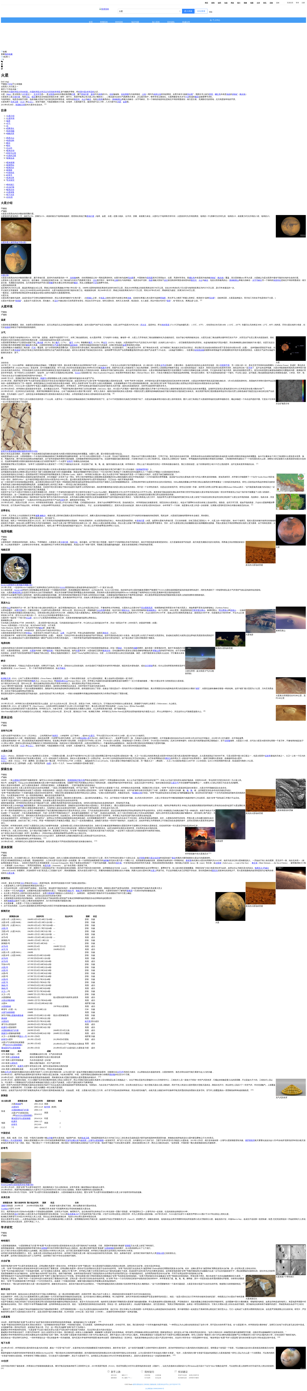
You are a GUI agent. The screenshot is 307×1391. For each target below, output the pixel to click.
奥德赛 (4, 1018)
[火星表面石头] (261, 1296)
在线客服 (158, 1375)
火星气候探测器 (8, 1012)
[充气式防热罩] (291, 1095)
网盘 (232, 3)
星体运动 (10, 151)
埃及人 (103, 298)
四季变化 (10, 128)
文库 (258, 3)
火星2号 (4, 967)
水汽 (105, 343)
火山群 (29, 618)
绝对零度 (165, 325)
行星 (73, 94)
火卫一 (23, 102)
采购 (271, 3)
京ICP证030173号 (175, 1384)
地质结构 (10, 140)
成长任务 (114, 1375)
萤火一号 (23, 1036)
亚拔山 (233, 610)
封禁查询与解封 (194, 1378)
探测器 (9, 170)
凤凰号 (103, 368)
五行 (56, 301)
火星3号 (4, 970)
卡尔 (22, 883)
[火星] (291, 360)
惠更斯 (189, 860)
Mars (9, 94)
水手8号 (4, 958)
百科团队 (171, 22)
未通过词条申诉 (194, 1375)
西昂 (33, 681)
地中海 (119, 863)
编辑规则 (114, 1378)
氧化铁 (242, 94)
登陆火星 (160, 1253)
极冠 (197, 97)
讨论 (10, 84)
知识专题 (135, 22)
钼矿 (22, 805)
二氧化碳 (39, 343)
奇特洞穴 (10, 185)
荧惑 (211, 94)
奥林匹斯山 (17, 592)
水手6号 (4, 946)
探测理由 (10, 165)
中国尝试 (10, 173)
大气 (8, 123)
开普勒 (142, 858)
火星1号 (4, 928)
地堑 (197, 688)
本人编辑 (124, 1378)
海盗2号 (79, 891)
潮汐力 (168, 758)
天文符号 (37, 94)
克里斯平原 (225, 365)
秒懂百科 (104, 22)
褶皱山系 (156, 651)
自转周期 (125, 94)
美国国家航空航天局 (76, 780)
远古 (166, 280)
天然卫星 (14, 102)
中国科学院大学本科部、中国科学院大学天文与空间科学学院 (35, 92)
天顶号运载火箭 (72, 1140)
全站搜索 (201, 11)
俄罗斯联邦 (250, 1140)
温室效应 (74, 345)
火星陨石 (16, 780)
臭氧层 (129, 891)
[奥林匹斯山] (291, 628)
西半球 (19, 610)
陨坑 (8, 145)
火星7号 (4, 982)
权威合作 (186, 22)
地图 (251, 3)
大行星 (25, 94)
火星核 (32, 651)
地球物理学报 (142, 469)
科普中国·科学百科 (86, 92)
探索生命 (10, 158)
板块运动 (10, 190)
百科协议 (146, 1384)
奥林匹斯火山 (62, 681)
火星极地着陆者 (16, 1015)
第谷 (174, 858)
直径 (92, 94)
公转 (144, 94)
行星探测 (50, 893)
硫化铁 (50, 651)
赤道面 (17, 350)
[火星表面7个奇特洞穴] (291, 1274)
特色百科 (119, 22)
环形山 (29, 633)
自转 (111, 94)
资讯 (264, 3)
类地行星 (85, 94)
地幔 (135, 648)
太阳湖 (218, 863)
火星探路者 (6, 1006)
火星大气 (175, 783)
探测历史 (10, 168)
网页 (206, 3)
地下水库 (10, 195)
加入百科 (156, 22)
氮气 (58, 343)
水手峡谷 (61, 668)
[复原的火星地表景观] (230, 646)
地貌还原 (10, 133)
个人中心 (216, 20)
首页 (91, 22)
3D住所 (9, 197)
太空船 (50, 1138)
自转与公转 (11, 153)
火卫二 (31, 102)
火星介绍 (10, 116)
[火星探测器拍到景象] (291, 808)
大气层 (56, 345)
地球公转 (157, 94)
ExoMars (4, 1209)
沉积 (62, 500)
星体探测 (10, 163)
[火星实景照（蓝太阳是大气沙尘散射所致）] (200, 669)
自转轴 (73, 278)
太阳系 (51, 94)
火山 (83, 99)
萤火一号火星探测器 (13, 1140)
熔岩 (120, 648)
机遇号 (4, 1027)
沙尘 (95, 280)
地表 (228, 94)
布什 (16, 1214)
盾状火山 (126, 610)
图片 (238, 3)
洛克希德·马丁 (74, 1214)
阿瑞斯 (163, 298)
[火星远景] (230, 839)
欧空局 (88, 1021)
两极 (51, 283)
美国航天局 (20, 105)
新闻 (213, 3)
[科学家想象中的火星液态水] (200, 851)
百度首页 (290, 3)
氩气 (71, 343)
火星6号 (4, 979)
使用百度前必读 (138, 1384)
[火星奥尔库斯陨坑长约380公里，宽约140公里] (291, 693)
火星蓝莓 (10, 192)
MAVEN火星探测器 (13, 1045)
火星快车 (5, 1021)
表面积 (8, 327)
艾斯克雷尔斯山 (198, 610)
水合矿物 (10, 187)
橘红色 (218, 94)
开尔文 (143, 325)
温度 (8, 121)
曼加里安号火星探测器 (11, 1048)
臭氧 (21, 891)
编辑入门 (124, 1375)
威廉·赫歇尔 (40, 516)
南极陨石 (11, 901)
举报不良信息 (182, 1375)
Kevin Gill (18, 590)
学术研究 (10, 180)
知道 (225, 3)
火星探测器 (109, 1248)
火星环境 (10, 118)
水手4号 (8, 1072)
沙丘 (28, 97)
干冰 (187, 97)
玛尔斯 (190, 94)
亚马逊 (48, 865)
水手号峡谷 (257, 280)
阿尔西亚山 (223, 610)
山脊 (62, 633)
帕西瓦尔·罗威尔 (262, 868)
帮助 (210, 12)
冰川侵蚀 (149, 666)
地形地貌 (10, 131)
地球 (100, 94)
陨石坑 (77, 99)
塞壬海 (254, 863)
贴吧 (219, 3)
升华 (250, 368)
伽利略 (106, 860)
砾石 (33, 97)
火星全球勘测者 (8, 1000)
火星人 (153, 870)
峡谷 (89, 99)
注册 (303, 3)
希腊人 (90, 298)
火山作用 (101, 610)
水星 (78, 651)
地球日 (55, 736)
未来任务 (10, 178)
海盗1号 (70, 891)
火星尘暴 (10, 873)
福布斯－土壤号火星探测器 (92, 1140)
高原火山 (10, 138)
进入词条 (188, 11)
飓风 (28, 345)
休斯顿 (44, 1248)
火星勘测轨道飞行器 (10, 1030)
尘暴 (116, 280)
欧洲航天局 (6, 678)
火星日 (91, 736)
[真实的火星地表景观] (261, 563)
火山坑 (9, 148)
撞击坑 (105, 633)
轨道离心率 (85, 738)
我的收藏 (8, 54)
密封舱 (112, 1074)
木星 (119, 102)
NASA (77, 373)
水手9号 (4, 961)
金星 (125, 102)
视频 (245, 3)
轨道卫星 (85, 1138)
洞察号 (4, 1206)
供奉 (129, 298)
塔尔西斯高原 (147, 608)
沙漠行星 (16, 97)
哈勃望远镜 (199, 350)
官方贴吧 (147, 1378)
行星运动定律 (154, 858)
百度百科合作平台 (163, 1384)
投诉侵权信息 (182, 1378)
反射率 (268, 756)
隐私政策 (153, 1384)
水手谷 (163, 365)
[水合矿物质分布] (291, 401)
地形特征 (277, 280)
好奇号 (9, 175)
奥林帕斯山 (117, 99)
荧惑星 (150, 278)
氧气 (90, 343)
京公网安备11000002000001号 (154, 1388)
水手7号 (4, 949)
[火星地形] (261, 632)
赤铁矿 (235, 94)
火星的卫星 (11, 156)
